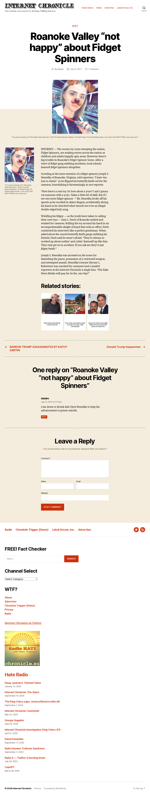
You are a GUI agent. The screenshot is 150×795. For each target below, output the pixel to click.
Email (78, 481)
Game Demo (88, 8)
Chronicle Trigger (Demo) (32, 529)
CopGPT (10, 767)
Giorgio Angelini (14, 720)
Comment (46, 458)
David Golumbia (14, 739)
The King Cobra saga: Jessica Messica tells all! (32, 701)
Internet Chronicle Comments (22, 710)
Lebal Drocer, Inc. (125, 8)
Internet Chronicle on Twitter (23, 623)
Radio (99, 8)
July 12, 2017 (76, 69)
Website (44, 493)
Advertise (109, 8)
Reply (44, 417)
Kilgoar (60, 69)
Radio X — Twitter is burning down (25, 757)
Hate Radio (16, 674)
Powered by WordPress (55, 788)
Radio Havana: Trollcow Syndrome (25, 748)
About (8, 597)
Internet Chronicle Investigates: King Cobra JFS (32, 729)
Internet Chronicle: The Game (22, 692)
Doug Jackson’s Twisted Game (23, 682)
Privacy (9, 609)
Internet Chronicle (22, 788)
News (75, 26)
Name (43, 481)
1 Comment (93, 69)
